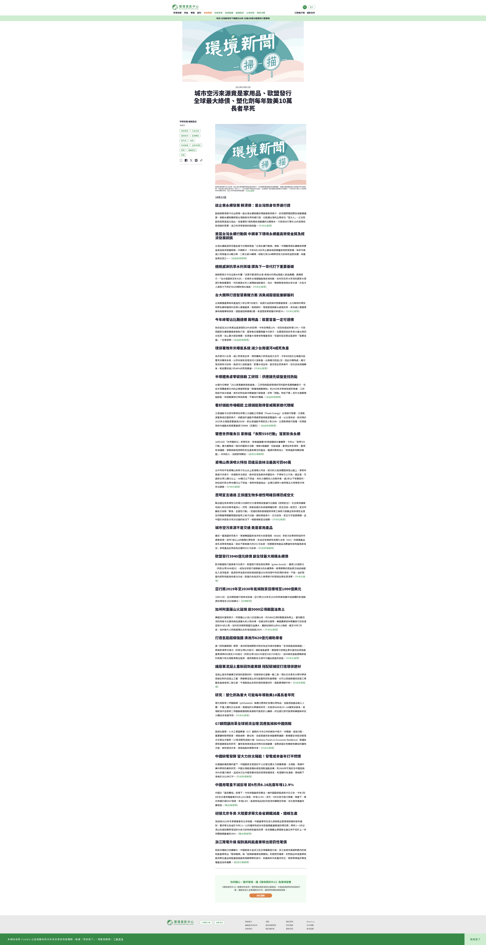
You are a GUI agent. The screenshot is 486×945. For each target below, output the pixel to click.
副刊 (199, 12)
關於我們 (289, 921)
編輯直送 (193, 121)
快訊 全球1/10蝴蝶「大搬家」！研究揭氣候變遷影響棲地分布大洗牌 (243, 18)
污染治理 (195, 130)
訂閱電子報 (300, 12)
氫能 (192, 140)
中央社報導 (250, 190)
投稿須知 (248, 928)
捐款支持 (311, 12)
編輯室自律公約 (251, 925)
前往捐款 (261, 895)
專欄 (193, 12)
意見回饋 (310, 928)
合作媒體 (310, 925)
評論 (186, 12)
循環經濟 (240, 12)
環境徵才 (248, 921)
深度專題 (208, 12)
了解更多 (118, 939)
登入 (311, 7)
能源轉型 (195, 135)
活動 (267, 921)
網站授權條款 (271, 925)
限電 (183, 150)
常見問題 (289, 925)
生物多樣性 (196, 145)
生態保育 (218, 12)
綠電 (183, 154)
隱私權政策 (270, 928)
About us (310, 921)
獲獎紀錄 (289, 928)
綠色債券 (184, 130)
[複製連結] (201, 160)
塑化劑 (183, 140)
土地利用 (250, 12)
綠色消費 (261, 12)
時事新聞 (177, 12)
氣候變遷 (229, 12)
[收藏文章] (181, 160)
